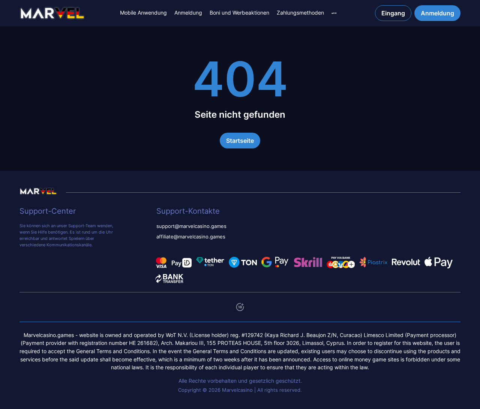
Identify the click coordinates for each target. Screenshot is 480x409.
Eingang (393, 13)
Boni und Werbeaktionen (239, 12)
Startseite (240, 140)
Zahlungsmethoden (300, 12)
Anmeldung (188, 12)
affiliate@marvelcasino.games (190, 237)
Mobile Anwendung (143, 12)
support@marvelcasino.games (191, 226)
